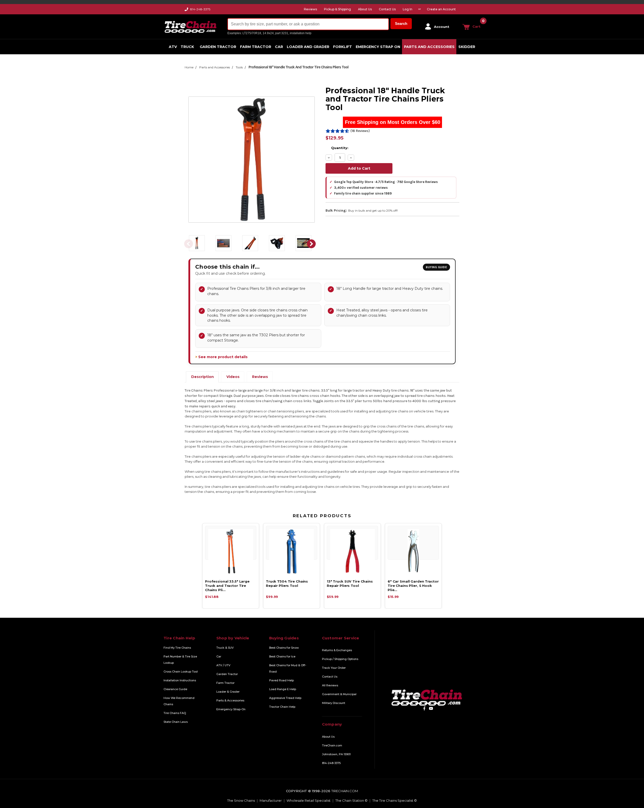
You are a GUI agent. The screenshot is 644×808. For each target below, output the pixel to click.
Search (401, 23)
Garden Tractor (218, 46)
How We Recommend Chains (179, 701)
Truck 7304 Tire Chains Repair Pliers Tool (287, 583)
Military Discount (333, 703)
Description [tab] (202, 376)
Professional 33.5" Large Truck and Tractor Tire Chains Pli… (227, 585)
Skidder (466, 46)
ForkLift (342, 46)
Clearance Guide (175, 689)
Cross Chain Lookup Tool (181, 671)
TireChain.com (332, 745)
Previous (188, 244)
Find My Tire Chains (177, 647)
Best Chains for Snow (284, 647)
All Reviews (330, 685)
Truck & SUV (225, 647)
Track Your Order (334, 668)
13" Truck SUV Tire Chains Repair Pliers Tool (350, 583)
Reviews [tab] (260, 376)
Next (311, 244)
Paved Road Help (281, 680)
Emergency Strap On (378, 46)
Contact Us (329, 676)
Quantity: (339, 148)
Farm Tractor (255, 46)
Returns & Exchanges (337, 650)
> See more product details (221, 357)
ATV (173, 46)
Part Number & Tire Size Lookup (180, 659)
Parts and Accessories (429, 46)
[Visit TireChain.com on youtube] (431, 708)
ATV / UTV (223, 665)
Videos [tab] (232, 376)
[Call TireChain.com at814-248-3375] (187, 10)
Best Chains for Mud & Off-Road (287, 668)
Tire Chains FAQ (175, 713)
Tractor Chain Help (282, 706)
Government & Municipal (339, 694)
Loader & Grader (227, 691)
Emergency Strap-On (231, 709)
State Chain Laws (176, 722)
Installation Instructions (180, 680)
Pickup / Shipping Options (340, 659)
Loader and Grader (308, 46)
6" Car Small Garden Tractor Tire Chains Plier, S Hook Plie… (413, 585)
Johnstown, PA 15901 (336, 754)
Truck (187, 46)
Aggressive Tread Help (285, 698)
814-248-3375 (200, 9)
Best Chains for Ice (282, 656)
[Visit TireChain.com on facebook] (424, 708)
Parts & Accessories (230, 700)
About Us (328, 736)
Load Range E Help (282, 689)
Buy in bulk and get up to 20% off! (373, 210)
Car (279, 46)
